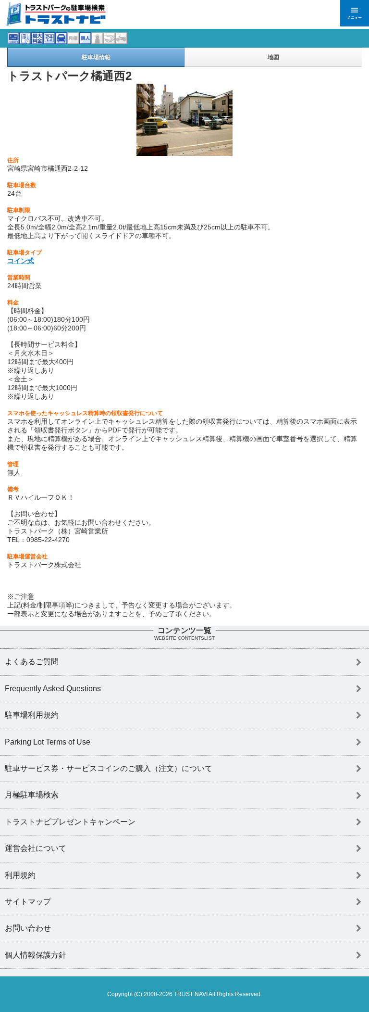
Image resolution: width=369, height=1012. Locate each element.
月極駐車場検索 (32, 795)
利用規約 (20, 875)
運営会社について (35, 848)
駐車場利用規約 (32, 715)
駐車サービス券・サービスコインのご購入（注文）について (108, 768)
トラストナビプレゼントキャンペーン (70, 822)
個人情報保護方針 (35, 955)
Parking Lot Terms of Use (47, 742)
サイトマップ (28, 902)
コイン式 (20, 261)
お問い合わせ (28, 928)
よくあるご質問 (32, 662)
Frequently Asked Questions (53, 688)
